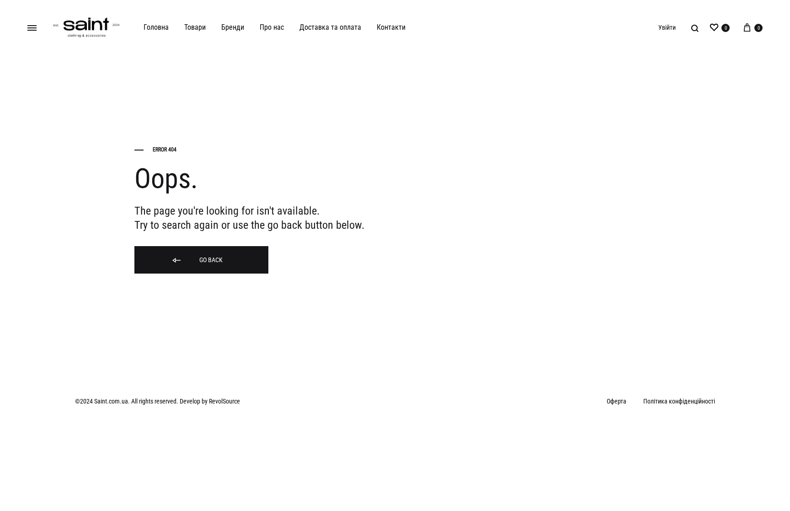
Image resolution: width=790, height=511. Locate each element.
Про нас (272, 27)
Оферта (616, 401)
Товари (195, 27)
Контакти (391, 27)
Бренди (232, 27)
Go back (210, 260)
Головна (156, 27)
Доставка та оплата (330, 27)
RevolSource (224, 401)
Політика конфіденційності (679, 401)
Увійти (667, 27)
